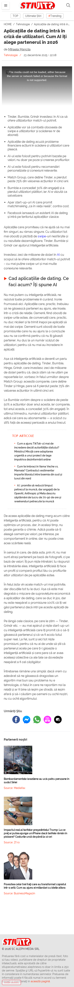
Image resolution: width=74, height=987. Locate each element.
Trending (54, 15)
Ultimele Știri (33, 15)
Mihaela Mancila (19, 49)
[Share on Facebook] (16, 719)
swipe (42, 236)
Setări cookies (11, 982)
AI (58, 254)
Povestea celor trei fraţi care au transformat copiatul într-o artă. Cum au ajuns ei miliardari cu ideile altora (35, 886)
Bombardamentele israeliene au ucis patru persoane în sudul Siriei (36, 780)
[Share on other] (47, 719)
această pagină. (40, 981)
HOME (8, 24)
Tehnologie (23, 24)
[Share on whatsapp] (37, 719)
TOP (15, 15)
